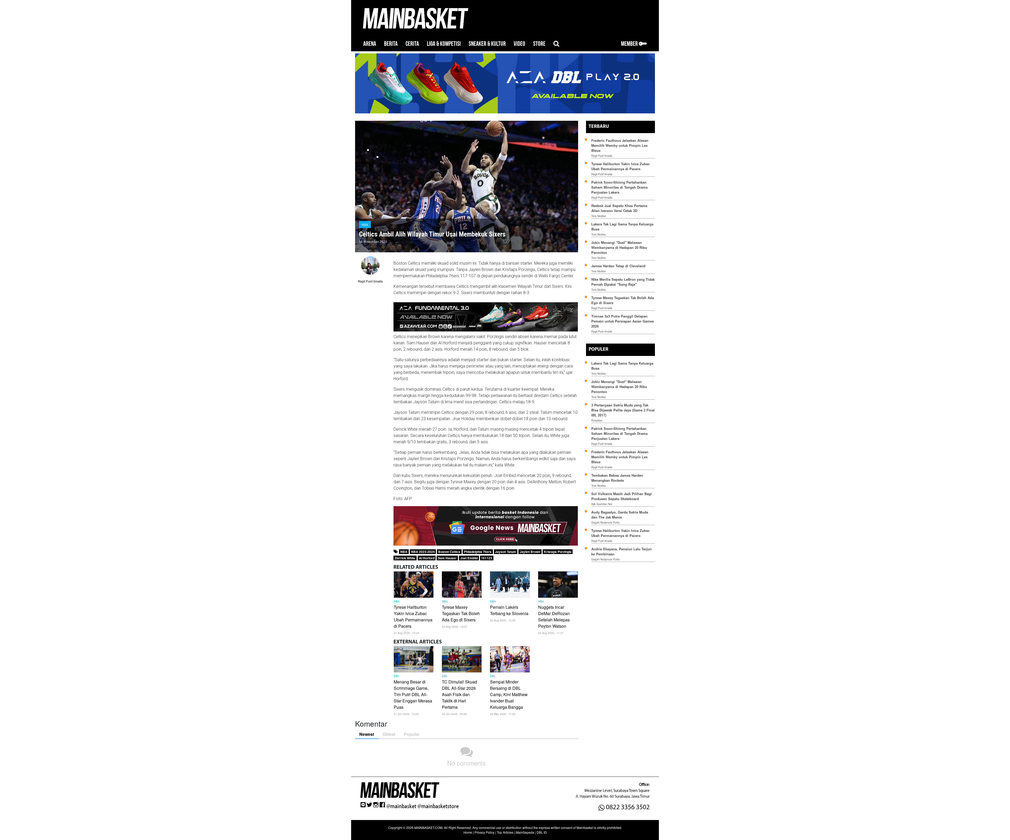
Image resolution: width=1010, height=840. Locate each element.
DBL (396, 676)
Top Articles (505, 832)
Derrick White (405, 558)
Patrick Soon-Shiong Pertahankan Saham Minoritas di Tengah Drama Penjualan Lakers (619, 187)
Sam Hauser (447, 558)
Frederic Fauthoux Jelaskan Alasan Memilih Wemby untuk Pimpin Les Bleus (619, 145)
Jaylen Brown (530, 551)
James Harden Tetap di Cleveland (618, 265)
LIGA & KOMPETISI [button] (444, 44)
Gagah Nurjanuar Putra (605, 522)
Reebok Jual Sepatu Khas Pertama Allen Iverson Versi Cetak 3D (619, 208)
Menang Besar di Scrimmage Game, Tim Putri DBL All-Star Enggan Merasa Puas (413, 694)
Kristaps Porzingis (558, 551)
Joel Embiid (469, 558)
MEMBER (630, 44)
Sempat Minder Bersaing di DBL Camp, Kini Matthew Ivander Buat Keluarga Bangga (509, 694)
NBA (365, 224)
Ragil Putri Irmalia (601, 156)
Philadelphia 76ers (478, 551)
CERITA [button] (412, 44)
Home (467, 832)
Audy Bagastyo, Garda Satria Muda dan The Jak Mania (619, 515)
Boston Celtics (449, 551)
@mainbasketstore (438, 806)
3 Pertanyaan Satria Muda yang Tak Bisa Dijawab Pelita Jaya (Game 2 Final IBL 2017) (623, 410)
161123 (486, 558)
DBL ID (542, 832)
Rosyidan (597, 420)
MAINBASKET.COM (428, 827)
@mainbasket (401, 806)
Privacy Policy (484, 832)
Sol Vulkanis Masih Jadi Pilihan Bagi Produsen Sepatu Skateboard (621, 496)
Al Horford (427, 558)
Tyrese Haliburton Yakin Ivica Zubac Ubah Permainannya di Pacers (413, 616)
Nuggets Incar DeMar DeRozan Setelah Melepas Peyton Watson (554, 616)
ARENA (369, 44)
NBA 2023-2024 (423, 551)
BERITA (391, 44)
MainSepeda (525, 832)
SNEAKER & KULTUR (487, 44)
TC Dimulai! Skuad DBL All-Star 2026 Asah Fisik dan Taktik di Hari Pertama (459, 694)
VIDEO (519, 44)
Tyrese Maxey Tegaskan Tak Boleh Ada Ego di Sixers (461, 613)
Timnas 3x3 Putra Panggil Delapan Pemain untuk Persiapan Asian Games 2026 (622, 321)
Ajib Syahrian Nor (601, 504)
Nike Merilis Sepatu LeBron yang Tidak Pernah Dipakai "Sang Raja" (623, 282)
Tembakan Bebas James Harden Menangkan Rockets (617, 478)
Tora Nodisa (598, 216)
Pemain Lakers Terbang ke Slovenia (509, 610)
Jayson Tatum (505, 551)
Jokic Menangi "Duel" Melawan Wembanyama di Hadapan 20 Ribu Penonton (619, 247)
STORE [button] (539, 44)
